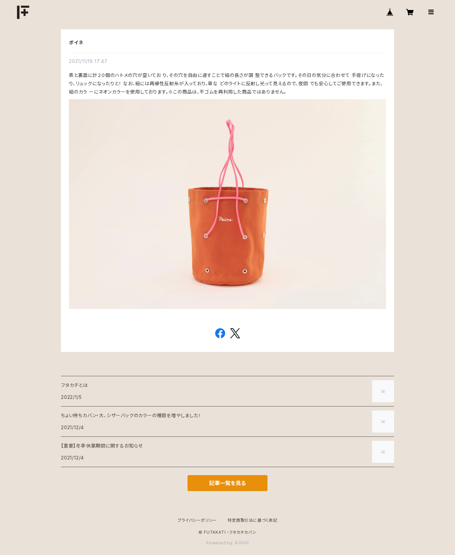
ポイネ (76, 42)
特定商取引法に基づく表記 (252, 520)
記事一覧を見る (227, 483)
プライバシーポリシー (197, 520)
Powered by (220, 542)
